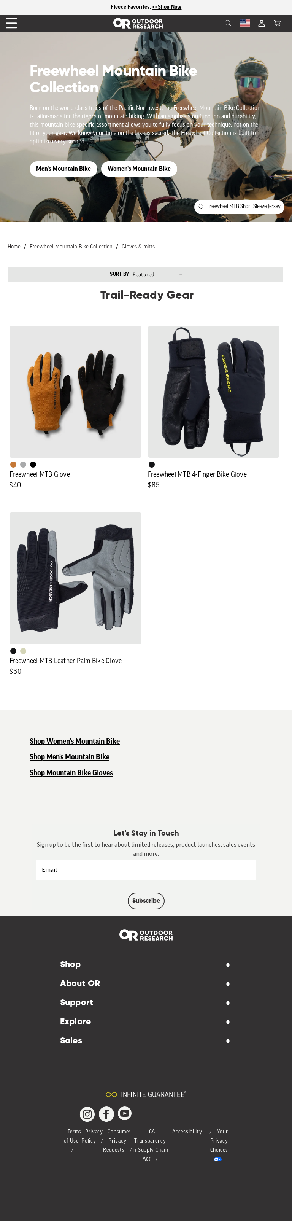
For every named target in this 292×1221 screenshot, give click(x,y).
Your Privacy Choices (219, 1141)
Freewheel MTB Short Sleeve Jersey (244, 207)
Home (14, 247)
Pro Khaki (23, 651)
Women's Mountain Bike (139, 169)
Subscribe (146, 901)
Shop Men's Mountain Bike (70, 757)
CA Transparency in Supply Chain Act (150, 1145)
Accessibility (187, 1132)
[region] (146, 7)
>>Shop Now (167, 7)
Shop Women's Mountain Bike (75, 741)
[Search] (211, 23)
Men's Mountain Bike (63, 169)
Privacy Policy (92, 1136)
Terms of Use (73, 1136)
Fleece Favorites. (131, 7)
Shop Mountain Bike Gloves (71, 773)
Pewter (23, 465)
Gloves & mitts (138, 247)
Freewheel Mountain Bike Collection (71, 247)
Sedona (13, 465)
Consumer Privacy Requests (117, 1141)
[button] (277, 23)
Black (152, 465)
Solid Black (33, 465)
